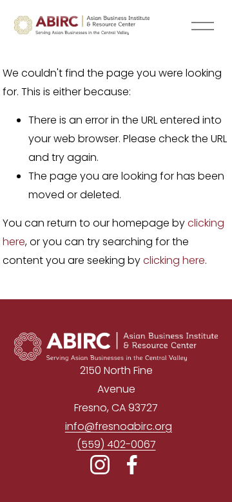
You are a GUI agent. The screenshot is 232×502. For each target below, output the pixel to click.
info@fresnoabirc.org (118, 426)
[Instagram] (100, 464)
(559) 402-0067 (116, 444)
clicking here (174, 260)
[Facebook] (132, 464)
